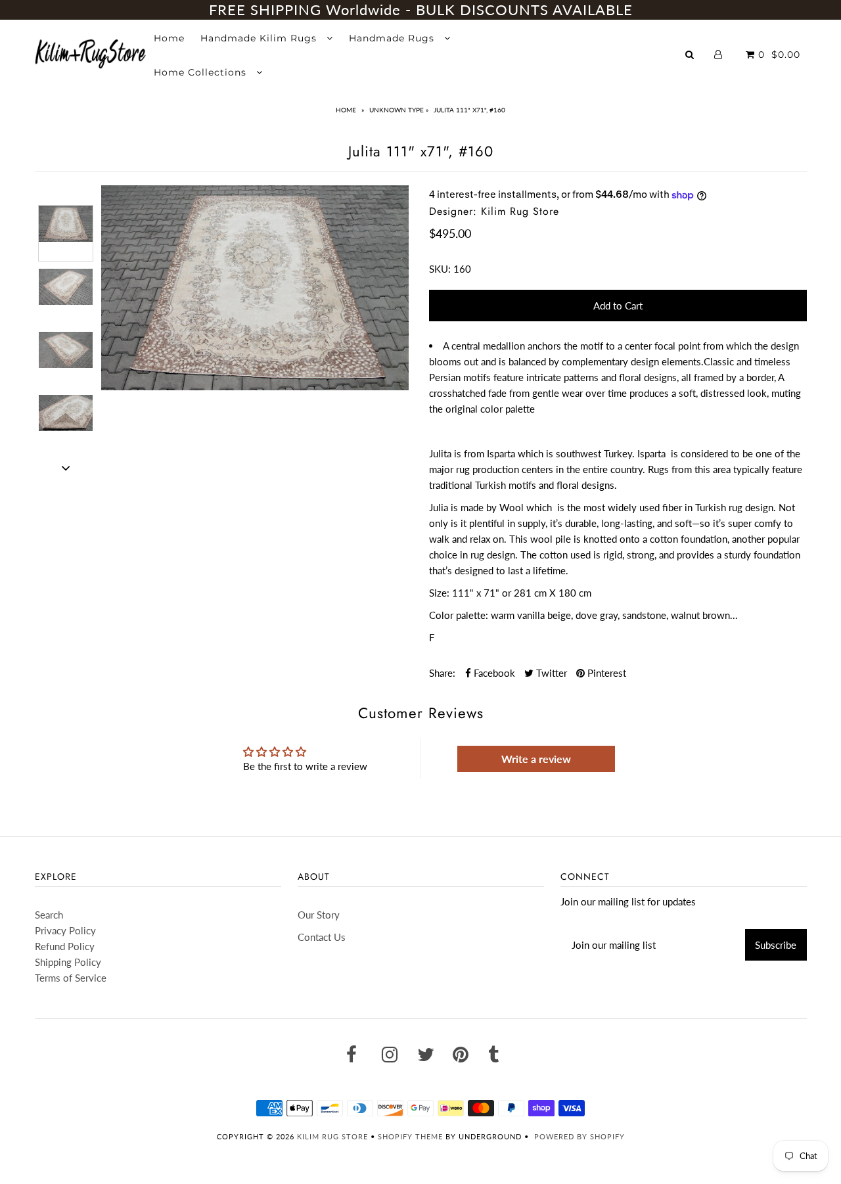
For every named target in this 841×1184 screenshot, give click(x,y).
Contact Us (322, 937)
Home (169, 38)
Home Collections (202, 72)
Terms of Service (70, 978)
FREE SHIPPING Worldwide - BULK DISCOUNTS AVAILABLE (421, 9)
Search (49, 915)
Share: (442, 673)
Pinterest (605, 673)
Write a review (536, 758)
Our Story (319, 915)
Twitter (550, 673)
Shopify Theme (410, 1136)
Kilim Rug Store (332, 1136)
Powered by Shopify (579, 1136)
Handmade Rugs (393, 38)
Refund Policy (65, 946)
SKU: (440, 269)
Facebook (493, 673)
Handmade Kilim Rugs (260, 38)
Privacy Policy (65, 930)
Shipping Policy (68, 962)
